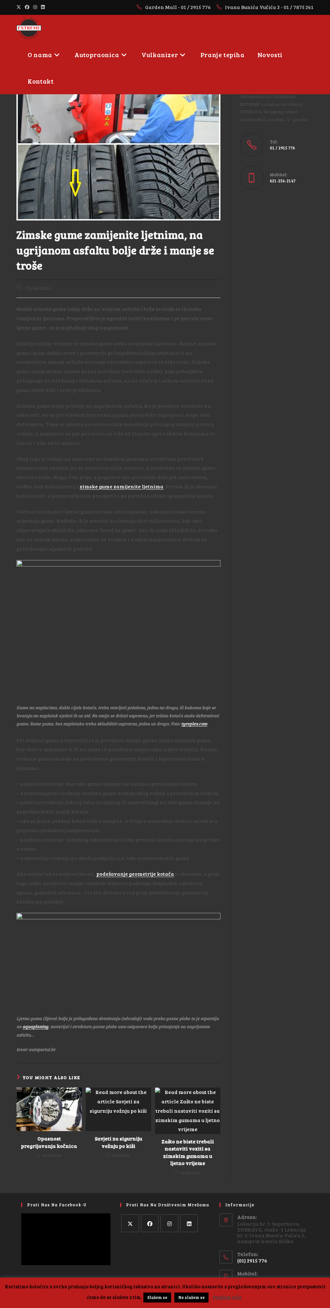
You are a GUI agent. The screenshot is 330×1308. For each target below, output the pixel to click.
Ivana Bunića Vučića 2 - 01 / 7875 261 (269, 7)
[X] (130, 1223)
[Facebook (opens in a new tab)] (27, 7)
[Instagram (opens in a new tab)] (35, 7)
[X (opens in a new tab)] (19, 7)
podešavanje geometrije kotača (135, 873)
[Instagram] (169, 1223)
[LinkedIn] (189, 1223)
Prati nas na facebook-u (57, 1205)
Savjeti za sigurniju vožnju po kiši (118, 1142)
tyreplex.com (194, 723)
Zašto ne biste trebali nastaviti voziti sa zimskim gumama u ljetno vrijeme (187, 1152)
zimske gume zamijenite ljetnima (121, 486)
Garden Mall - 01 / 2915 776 (178, 7)
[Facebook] (150, 1223)
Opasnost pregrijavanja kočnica (49, 1142)
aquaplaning (35, 1026)
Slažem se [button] (157, 1297)
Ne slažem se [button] (191, 1297)
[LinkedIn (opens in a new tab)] (43, 7)
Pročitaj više (227, 1297)
